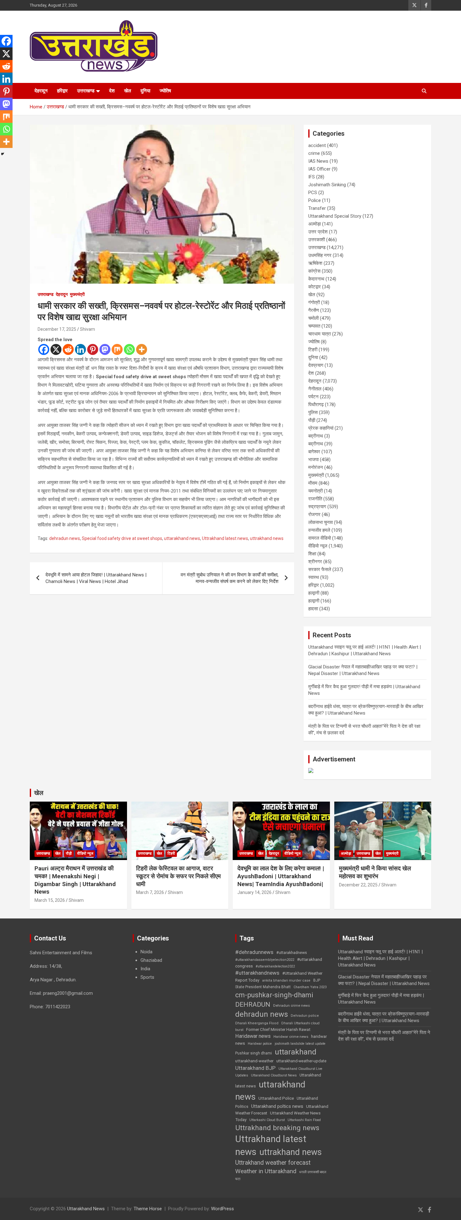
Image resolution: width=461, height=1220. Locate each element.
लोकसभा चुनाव (320, 522)
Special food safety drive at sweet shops (122, 538)
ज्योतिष (165, 91)
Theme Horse (148, 1209)
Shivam (87, 329)
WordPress (222, 1209)
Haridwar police (260, 1044)
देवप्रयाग (315, 365)
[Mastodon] (104, 349)
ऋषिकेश (315, 263)
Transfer (317, 208)
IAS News (318, 161)
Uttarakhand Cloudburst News (274, 1075)
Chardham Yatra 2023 (310, 987)
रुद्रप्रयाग (317, 506)
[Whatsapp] (129, 349)
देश (112, 91)
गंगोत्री (314, 302)
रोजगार (314, 514)
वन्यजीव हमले (319, 530)
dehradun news (64, 538)
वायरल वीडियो (319, 538)
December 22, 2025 (358, 884)
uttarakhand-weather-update (301, 1061)
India (145, 969)
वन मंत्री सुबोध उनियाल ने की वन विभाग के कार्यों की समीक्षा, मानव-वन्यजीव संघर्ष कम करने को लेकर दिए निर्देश (229, 578)
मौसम (312, 483)
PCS (312, 192)
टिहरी (312, 349)
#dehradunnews (254, 952)
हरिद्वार (62, 91)
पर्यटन (313, 397)
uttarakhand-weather (254, 1061)
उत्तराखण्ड (85, 91)
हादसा (313, 609)
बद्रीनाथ (315, 436)
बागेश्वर (314, 452)
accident (317, 145)
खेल (127, 91)
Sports (147, 977)
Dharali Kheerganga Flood (256, 1023)
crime (314, 153)
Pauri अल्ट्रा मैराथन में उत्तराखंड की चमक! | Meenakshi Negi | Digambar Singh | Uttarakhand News (75, 880)
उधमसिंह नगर (319, 255)
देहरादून (41, 91)
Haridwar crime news (290, 1036)
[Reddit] (68, 349)
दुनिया (145, 91)
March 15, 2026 (49, 900)
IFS (311, 177)
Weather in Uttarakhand (265, 1171)
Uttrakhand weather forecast (272, 1162)
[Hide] (2, 153)
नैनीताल (314, 389)
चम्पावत (314, 326)
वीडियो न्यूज (317, 546)
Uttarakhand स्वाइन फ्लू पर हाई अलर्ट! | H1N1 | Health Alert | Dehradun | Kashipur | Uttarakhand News (380, 958)
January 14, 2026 (254, 892)
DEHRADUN (252, 1004)
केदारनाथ (316, 279)
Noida (146, 952)
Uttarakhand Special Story (334, 216)
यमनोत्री (315, 491)
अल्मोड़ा (314, 224)
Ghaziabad (151, 960)
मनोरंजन (315, 467)
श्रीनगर (315, 561)
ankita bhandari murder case (286, 980)
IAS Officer (319, 169)
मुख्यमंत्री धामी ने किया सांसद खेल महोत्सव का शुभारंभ (375, 872)
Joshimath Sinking (327, 185)
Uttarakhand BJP (255, 1068)
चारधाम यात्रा (319, 334)
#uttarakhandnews (257, 973)
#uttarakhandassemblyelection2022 (264, 960)
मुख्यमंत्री (77, 294)
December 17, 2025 (57, 329)
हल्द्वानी (313, 593)
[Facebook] (43, 349)
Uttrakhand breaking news (277, 1128)
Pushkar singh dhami (253, 1053)
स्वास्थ (313, 577)
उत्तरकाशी (316, 239)
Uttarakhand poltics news (277, 1106)
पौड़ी (311, 420)
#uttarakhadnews (291, 952)
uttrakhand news (266, 538)
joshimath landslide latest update (300, 1044)
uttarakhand (295, 1051)
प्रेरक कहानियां (320, 428)
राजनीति (315, 499)
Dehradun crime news (291, 1005)
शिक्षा (312, 554)
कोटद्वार (314, 287)
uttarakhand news (182, 538)
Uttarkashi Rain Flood (304, 1120)
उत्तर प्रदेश (318, 232)
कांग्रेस (314, 271)
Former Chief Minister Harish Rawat (278, 1029)
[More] (141, 349)
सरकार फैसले (319, 569)
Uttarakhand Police (276, 1098)
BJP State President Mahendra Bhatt (277, 983)
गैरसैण (313, 310)
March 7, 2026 (150, 892)
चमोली (313, 318)
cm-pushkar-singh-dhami (274, 995)
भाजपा (313, 459)
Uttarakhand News (86, 1209)
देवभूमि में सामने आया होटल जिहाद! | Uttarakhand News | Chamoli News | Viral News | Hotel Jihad (95, 578)
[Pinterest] (92, 349)
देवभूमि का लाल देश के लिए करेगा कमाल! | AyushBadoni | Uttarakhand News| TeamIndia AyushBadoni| (280, 876)
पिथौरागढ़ (316, 404)
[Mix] (117, 349)
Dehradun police (305, 1016)
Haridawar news (253, 1036)
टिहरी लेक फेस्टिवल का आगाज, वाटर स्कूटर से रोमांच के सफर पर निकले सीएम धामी (178, 876)
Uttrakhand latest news (225, 538)
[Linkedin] (80, 349)
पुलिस (313, 412)
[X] (55, 349)
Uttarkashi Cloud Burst (267, 1120)
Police (314, 200)
